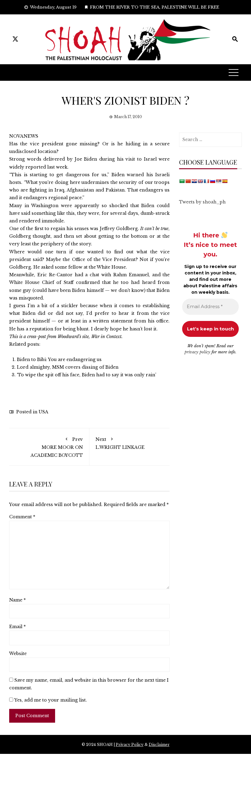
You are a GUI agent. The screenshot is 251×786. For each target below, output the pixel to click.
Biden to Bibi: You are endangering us (59, 359)
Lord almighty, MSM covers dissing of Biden (67, 367)
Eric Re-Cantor (55, 275)
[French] (206, 181)
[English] (200, 181)
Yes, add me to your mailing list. (50, 700)
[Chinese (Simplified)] (188, 181)
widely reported (27, 167)
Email (17, 626)
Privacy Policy (130, 744)
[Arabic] (182, 181)
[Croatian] (194, 181)
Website (18, 653)
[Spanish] (224, 181)
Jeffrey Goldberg (119, 228)
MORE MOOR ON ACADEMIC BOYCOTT (57, 447)
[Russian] (212, 181)
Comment (22, 517)
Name (17, 600)
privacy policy (197, 352)
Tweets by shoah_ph (202, 202)
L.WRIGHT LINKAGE (120, 443)
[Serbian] (218, 181)
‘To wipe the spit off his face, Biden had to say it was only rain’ (86, 375)
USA (43, 412)
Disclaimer (159, 744)
